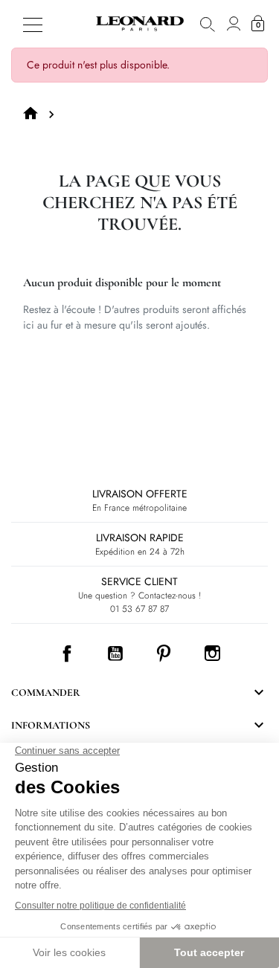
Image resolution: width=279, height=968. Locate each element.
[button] (207, 24)
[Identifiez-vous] (233, 23)
